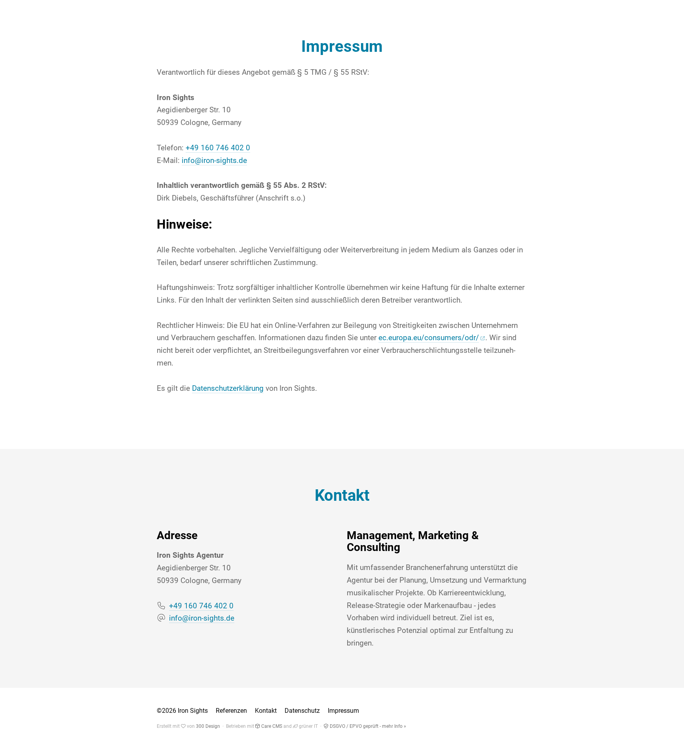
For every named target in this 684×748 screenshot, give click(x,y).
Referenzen (231, 710)
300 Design (208, 726)
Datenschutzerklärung (228, 388)
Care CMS (271, 726)
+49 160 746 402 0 (218, 148)
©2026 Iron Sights (182, 710)
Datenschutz (302, 710)
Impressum (343, 710)
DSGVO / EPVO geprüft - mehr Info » (367, 726)
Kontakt (266, 710)
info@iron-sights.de (214, 160)
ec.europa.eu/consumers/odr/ (428, 337)
